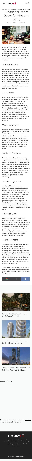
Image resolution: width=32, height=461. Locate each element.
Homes (7, 9)
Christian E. (22, 22)
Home (3, 9)
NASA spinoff (12, 108)
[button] (26, 3)
